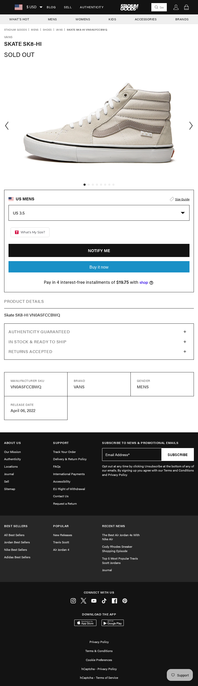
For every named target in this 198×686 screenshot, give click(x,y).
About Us (12, 443)
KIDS (112, 19)
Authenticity (91, 7)
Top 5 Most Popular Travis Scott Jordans (120, 560)
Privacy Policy (99, 641)
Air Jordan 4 (61, 549)
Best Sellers (16, 526)
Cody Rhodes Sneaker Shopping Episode (117, 548)
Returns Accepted (30, 351)
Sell (68, 7)
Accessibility (61, 481)
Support (61, 443)
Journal (9, 473)
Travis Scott (61, 542)
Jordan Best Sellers (17, 542)
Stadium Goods (15, 29)
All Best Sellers (14, 535)
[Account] (176, 7)
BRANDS (182, 19)
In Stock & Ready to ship (37, 342)
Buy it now (99, 267)
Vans (59, 29)
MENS (52, 19)
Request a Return (65, 503)
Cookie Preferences (99, 659)
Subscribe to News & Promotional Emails (140, 443)
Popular (61, 526)
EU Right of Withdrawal (69, 488)
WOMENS (83, 19)
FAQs (57, 466)
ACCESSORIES (146, 19)
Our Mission (12, 451)
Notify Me (99, 250)
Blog (51, 7)
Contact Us (61, 496)
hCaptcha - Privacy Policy (99, 668)
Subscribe (178, 454)
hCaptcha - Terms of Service (99, 677)
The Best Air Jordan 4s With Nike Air (121, 537)
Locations (11, 466)
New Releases (62, 535)
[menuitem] (51, 7)
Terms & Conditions (99, 650)
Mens (35, 29)
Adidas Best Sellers (17, 557)
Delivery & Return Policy (70, 459)
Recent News (113, 526)
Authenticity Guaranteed (39, 332)
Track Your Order (64, 451)
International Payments (69, 473)
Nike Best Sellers (15, 549)
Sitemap (9, 488)
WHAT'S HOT (19, 19)
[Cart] (186, 7)
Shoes (47, 29)
